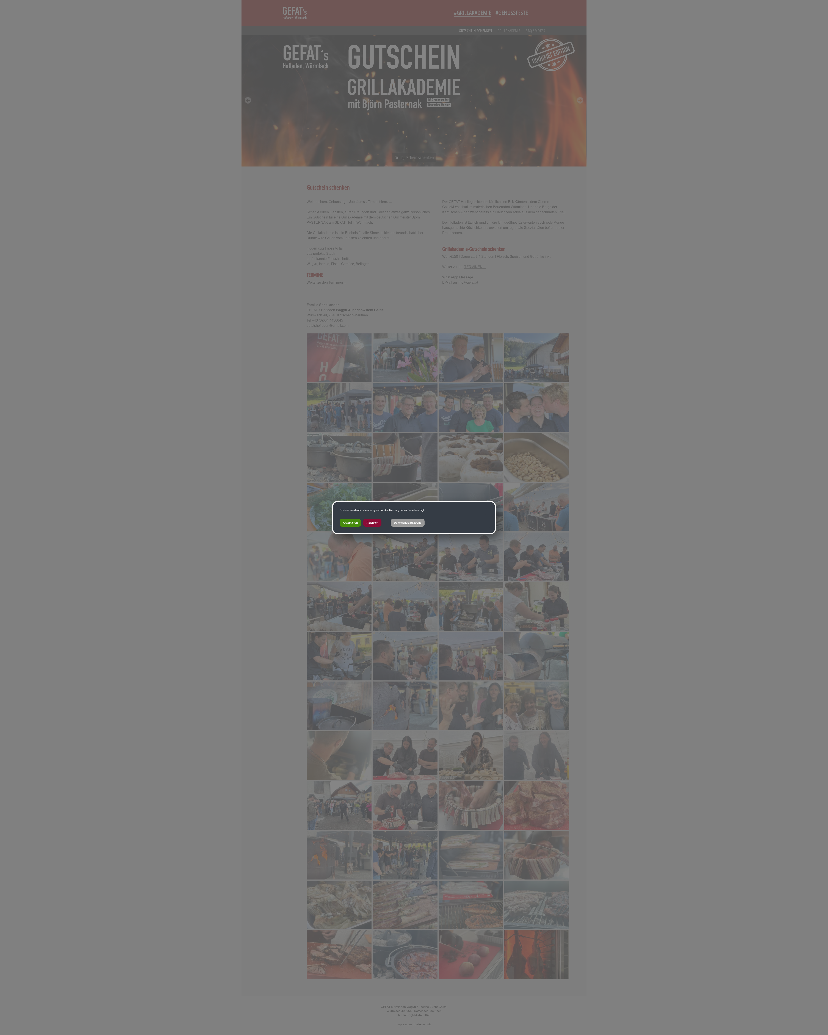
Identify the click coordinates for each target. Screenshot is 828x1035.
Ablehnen (372, 522)
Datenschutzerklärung (407, 522)
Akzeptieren (350, 522)
